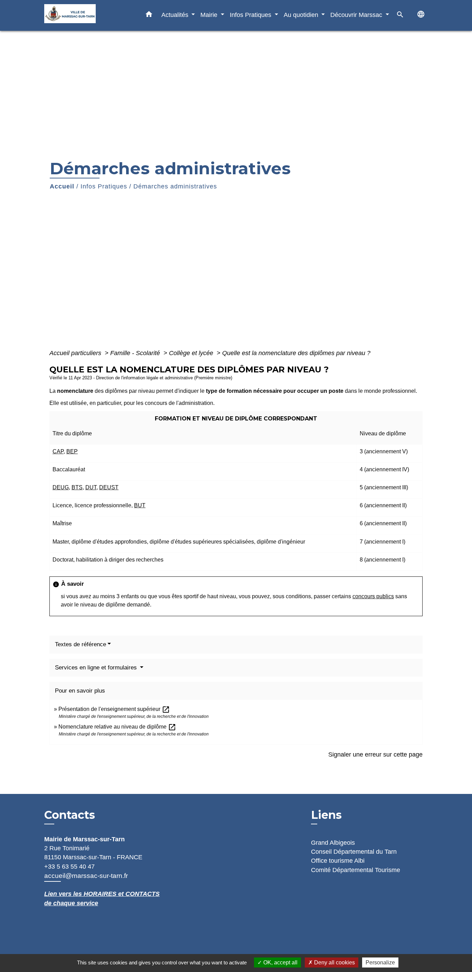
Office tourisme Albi (338, 860)
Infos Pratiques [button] (251, 14)
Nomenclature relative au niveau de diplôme (117, 727)
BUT (139, 505)
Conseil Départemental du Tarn (354, 851)
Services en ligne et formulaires (97, 667)
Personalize (380, 962)
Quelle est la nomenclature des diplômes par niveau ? (296, 353)
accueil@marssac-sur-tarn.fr (86, 875)
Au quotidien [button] (302, 14)
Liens (326, 815)
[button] (149, 15)
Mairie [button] (209, 14)
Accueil (62, 186)
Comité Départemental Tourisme (355, 870)
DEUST (109, 487)
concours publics (373, 596)
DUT (90, 487)
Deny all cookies (334, 962)
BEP (72, 451)
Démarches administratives (175, 186)
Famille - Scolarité (136, 353)
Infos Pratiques (104, 186)
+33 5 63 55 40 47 (69, 866)
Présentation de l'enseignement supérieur (114, 709)
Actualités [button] (175, 14)
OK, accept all (280, 962)
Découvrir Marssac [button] (357, 14)
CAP (58, 451)
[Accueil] (87, 15)
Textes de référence (80, 644)
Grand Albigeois (333, 842)
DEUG (61, 487)
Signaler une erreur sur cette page (375, 754)
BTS (77, 487)
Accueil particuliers (76, 353)
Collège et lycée (192, 353)
